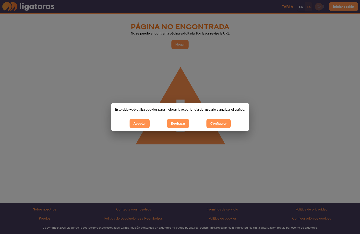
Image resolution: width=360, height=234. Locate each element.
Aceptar (139, 123)
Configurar (218, 123)
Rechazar (178, 123)
